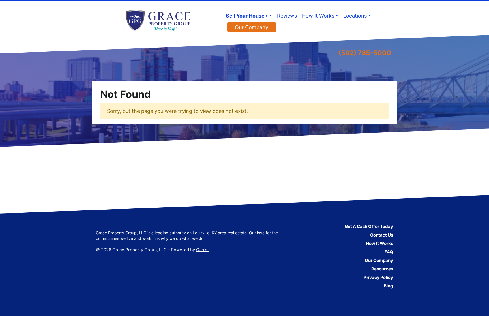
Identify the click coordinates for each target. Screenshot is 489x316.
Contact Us (381, 235)
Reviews (287, 16)
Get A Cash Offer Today (369, 226)
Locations (355, 16)
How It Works (318, 16)
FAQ (389, 252)
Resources (382, 269)
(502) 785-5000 (364, 53)
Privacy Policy (378, 277)
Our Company (251, 27)
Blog (388, 286)
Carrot (202, 249)
